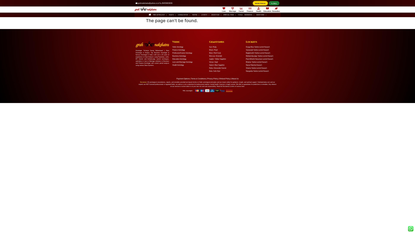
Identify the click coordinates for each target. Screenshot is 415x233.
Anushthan (215, 15)
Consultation (183, 15)
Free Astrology (159, 15)
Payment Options (183, 79)
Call (274, 3)
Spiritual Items (228, 15)
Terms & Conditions (198, 79)
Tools (240, 15)
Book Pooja (260, 3)
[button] (160, 15)
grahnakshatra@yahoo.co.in (148, 3)
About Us (235, 79)
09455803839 (167, 3)
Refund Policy (224, 79)
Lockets (204, 15)
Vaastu (171, 15)
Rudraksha (248, 15)
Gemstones (260, 15)
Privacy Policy (212, 79)
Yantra (194, 15)
